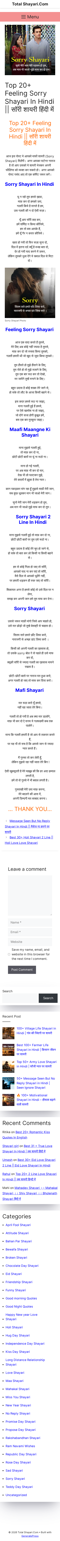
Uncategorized (16, 1495)
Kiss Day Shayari (18, 1352)
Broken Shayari (16, 1257)
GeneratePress (30, 1535)
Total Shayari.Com (30, 4)
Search (7, 991)
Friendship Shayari (19, 1282)
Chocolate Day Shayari (22, 1266)
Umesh (7, 1160)
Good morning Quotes (21, 1298)
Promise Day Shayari (21, 1421)
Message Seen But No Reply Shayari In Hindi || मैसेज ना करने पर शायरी (27, 826)
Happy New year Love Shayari (21, 1317)
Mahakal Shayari (17, 1389)
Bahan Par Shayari (19, 1241)
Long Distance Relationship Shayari (25, 1362)
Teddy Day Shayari (19, 1487)
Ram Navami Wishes (20, 1446)
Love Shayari (15, 1373)
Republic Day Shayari (21, 1454)
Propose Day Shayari (21, 1430)
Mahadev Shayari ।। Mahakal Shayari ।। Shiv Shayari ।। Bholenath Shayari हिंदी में (30, 1193)
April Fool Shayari (18, 1225)
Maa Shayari (15, 1381)
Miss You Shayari (18, 1397)
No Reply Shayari (18, 1413)
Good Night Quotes (19, 1306)
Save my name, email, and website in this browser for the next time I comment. (31, 954)
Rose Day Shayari (18, 1462)
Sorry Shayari (15, 1479)
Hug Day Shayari (18, 1335)
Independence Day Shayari (25, 1343)
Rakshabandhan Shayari (23, 1438)
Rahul (6, 1174)
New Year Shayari (18, 1405)
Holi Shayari (14, 1327)
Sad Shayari (14, 1470)
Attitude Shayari (17, 1233)
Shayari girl (10, 1146)
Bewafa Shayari (17, 1249)
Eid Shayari (14, 1274)
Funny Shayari (16, 1290)
